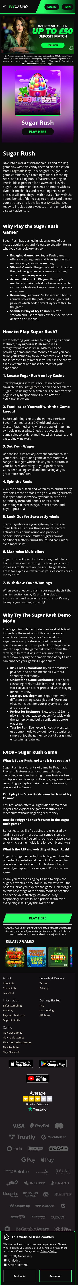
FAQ (42, 1005)
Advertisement (17, 1265)
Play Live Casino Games (17, 1042)
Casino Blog (47, 1010)
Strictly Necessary (19, 1256)
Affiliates (45, 1015)
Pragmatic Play (20, 171)
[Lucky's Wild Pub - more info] (65, 964)
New (45, 712)
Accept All (55, 1276)
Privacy (44, 988)
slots (25, 245)
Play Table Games (13, 1037)
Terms (43, 983)
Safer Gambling (12, 1005)
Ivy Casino (54, 203)
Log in (51, 6)
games (34, 387)
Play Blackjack (11, 1052)
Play (15, 965)
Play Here (37, 131)
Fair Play (8, 1010)
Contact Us (9, 988)
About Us (8, 983)
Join (68, 6)
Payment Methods (14, 1015)
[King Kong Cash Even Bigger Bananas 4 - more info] (22, 964)
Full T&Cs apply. (46, 63)
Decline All (19, 1276)
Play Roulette (11, 1047)
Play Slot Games (12, 1032)
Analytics (13, 1260)
